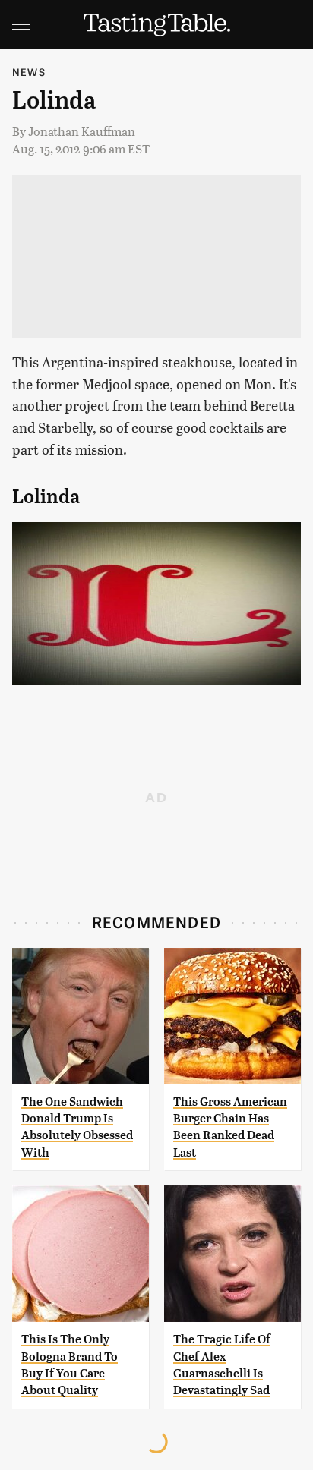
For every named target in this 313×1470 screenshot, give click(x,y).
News (29, 72)
